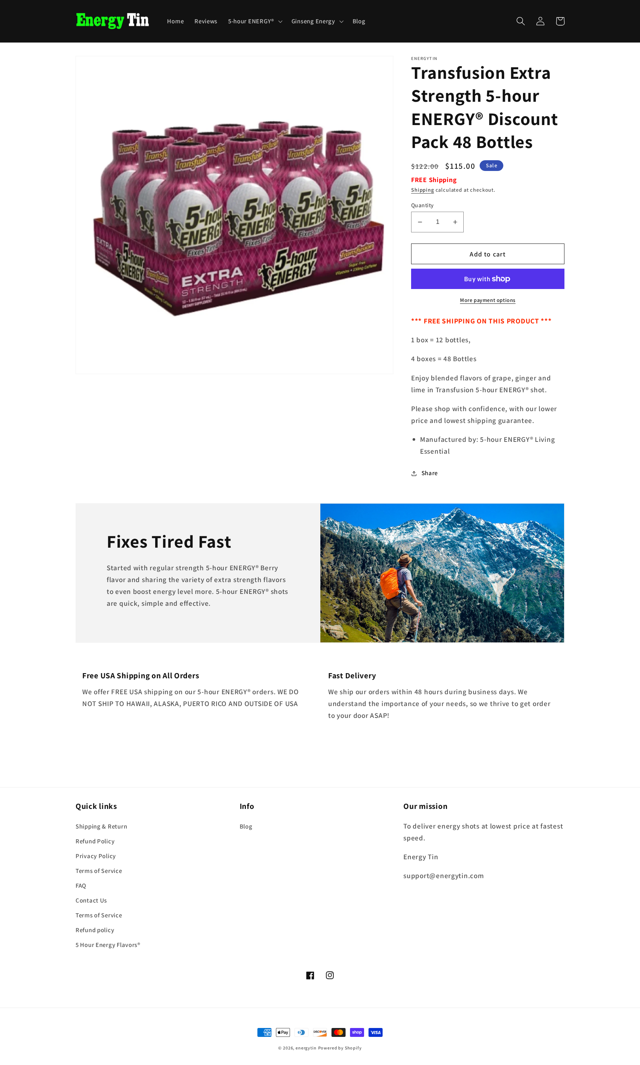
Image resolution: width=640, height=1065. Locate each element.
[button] (254, 21)
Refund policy (95, 930)
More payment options (488, 299)
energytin (306, 1048)
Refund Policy (95, 841)
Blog (246, 826)
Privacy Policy (96, 856)
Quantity (422, 205)
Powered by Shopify (340, 1048)
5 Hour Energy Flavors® (108, 945)
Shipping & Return (101, 826)
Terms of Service (99, 871)
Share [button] (429, 473)
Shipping (422, 189)
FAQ (81, 885)
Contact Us (91, 900)
